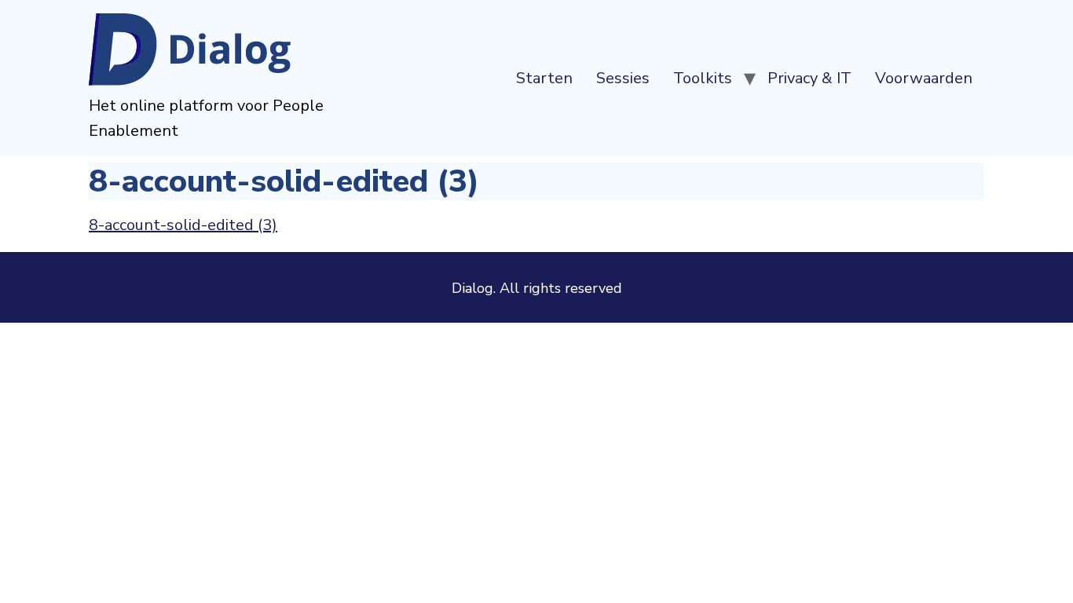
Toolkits (702, 78)
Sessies (623, 78)
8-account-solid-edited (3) (183, 225)
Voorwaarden (923, 78)
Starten (544, 78)
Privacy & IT (809, 78)
